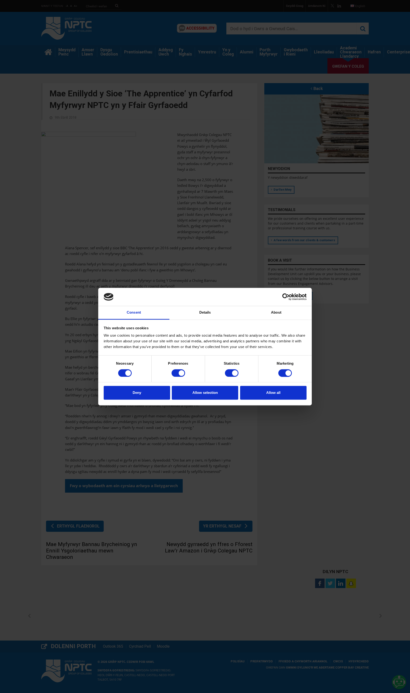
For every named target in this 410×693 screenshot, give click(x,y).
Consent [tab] (134, 313)
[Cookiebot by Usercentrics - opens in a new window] (286, 296)
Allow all (273, 393)
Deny (137, 393)
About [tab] (276, 313)
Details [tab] (205, 313)
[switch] (178, 373)
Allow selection (205, 393)
